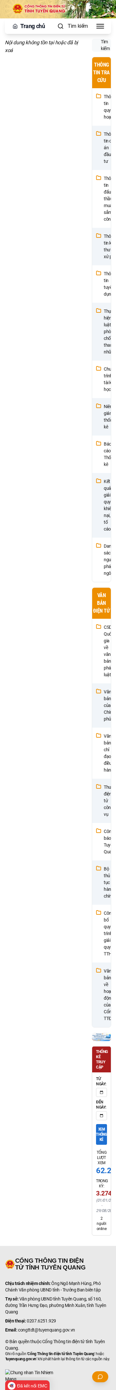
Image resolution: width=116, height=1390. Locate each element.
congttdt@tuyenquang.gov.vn (46, 1329)
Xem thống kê (101, 1134)
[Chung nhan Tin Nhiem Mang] (58, 1375)
